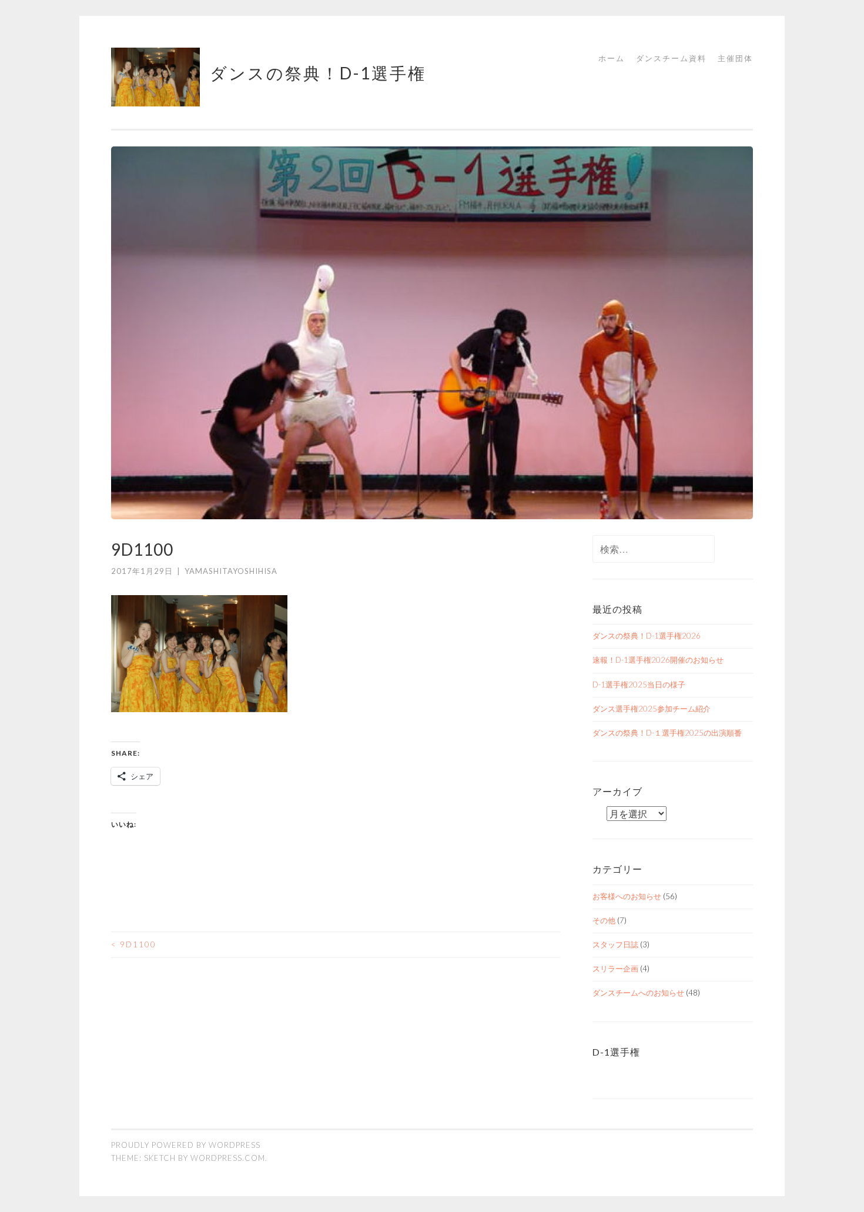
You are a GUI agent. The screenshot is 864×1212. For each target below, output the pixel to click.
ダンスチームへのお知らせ (638, 992)
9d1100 (133, 944)
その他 (603, 920)
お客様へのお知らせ (626, 896)
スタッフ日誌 (615, 944)
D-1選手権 (616, 1051)
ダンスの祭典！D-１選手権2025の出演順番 (667, 732)
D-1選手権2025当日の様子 (638, 684)
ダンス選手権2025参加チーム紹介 (651, 708)
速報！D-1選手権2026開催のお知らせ (658, 660)
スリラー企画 (615, 968)
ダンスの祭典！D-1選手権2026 (646, 635)
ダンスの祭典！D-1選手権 (318, 73)
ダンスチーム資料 (671, 58)
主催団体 (735, 58)
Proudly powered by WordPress (185, 1145)
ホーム (611, 58)
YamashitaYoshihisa (231, 571)
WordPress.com (227, 1158)
